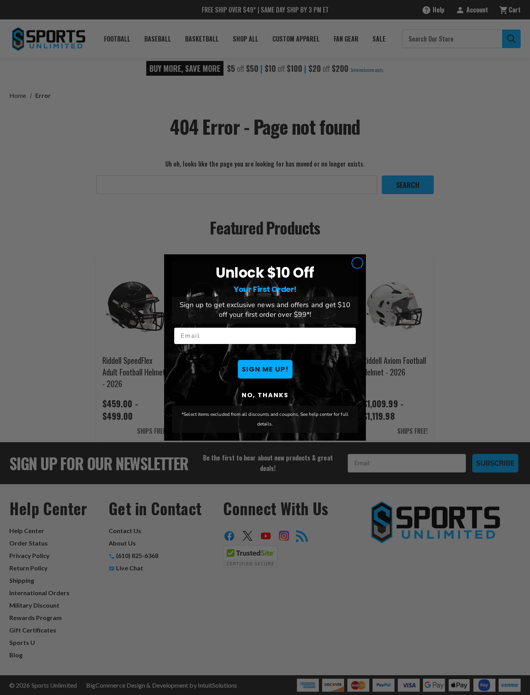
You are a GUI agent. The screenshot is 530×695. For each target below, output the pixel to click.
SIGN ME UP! (265, 369)
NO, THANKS (265, 395)
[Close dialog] (357, 263)
